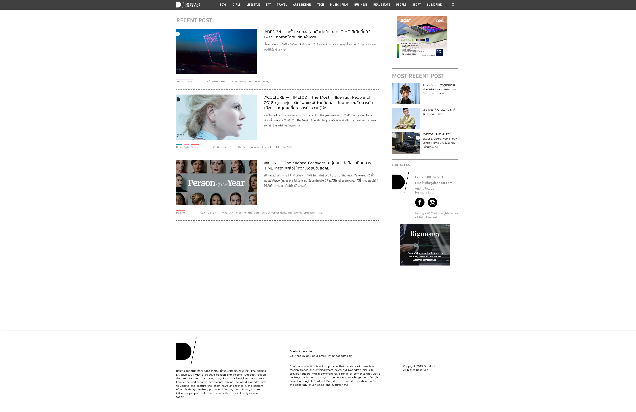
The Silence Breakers (301, 213)
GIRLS (236, 4)
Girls (186, 147)
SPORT (416, 4)
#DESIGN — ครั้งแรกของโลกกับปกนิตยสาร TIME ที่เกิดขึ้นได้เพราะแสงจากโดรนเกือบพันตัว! (317, 34)
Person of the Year (247, 213)
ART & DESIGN (302, 4)
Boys (179, 147)
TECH (320, 4)
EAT (268, 4)
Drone (234, 81)
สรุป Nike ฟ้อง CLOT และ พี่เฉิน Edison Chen (439, 112)
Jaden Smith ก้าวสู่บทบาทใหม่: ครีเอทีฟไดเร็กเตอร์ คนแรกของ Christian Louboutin (440, 89)
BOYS (223, 4)
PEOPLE (401, 4)
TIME (265, 81)
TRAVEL (282, 4)
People (195, 147)
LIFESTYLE (253, 4)
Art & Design (184, 81)
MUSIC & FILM (339, 4)
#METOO (227, 213)
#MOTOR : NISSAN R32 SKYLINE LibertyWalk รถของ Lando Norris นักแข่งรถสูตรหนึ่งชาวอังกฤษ (440, 140)
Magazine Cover (250, 81)
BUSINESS (360, 4)
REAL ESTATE (381, 4)
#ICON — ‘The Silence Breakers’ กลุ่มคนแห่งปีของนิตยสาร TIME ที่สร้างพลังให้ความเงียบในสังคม (317, 165)
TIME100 (287, 147)
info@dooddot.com (438, 183)
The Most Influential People (255, 147)
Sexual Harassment (274, 213)
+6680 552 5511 (432, 177)
